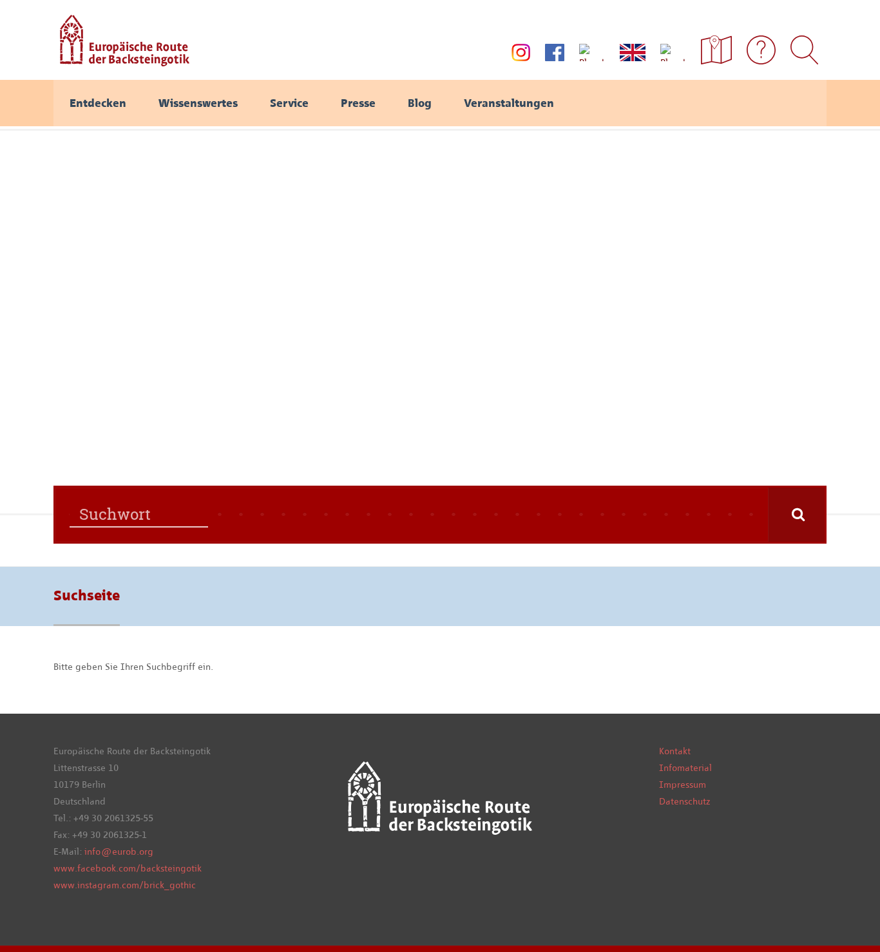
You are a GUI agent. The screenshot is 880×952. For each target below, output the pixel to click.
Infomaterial (685, 768)
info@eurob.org (118, 851)
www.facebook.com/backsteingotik (127, 868)
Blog (420, 103)
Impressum (682, 784)
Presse (358, 103)
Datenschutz (684, 801)
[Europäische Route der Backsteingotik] (121, 62)
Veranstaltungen (509, 103)
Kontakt (675, 751)
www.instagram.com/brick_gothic (124, 885)
